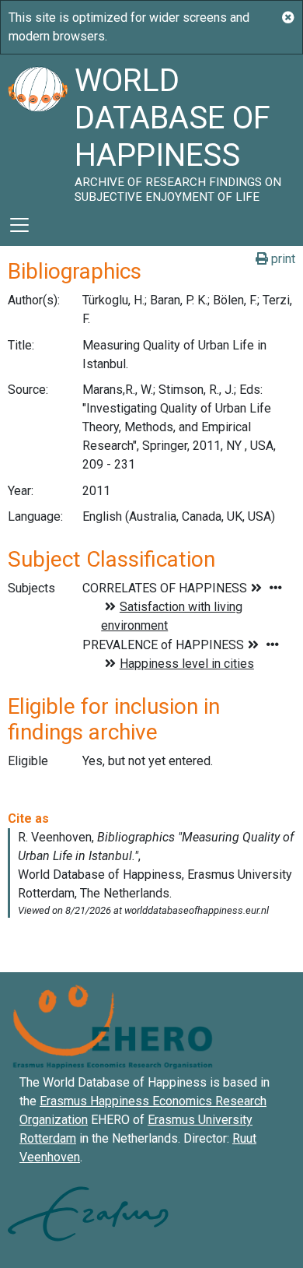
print (281, 258)
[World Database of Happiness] (37, 129)
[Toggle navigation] (19, 225)
